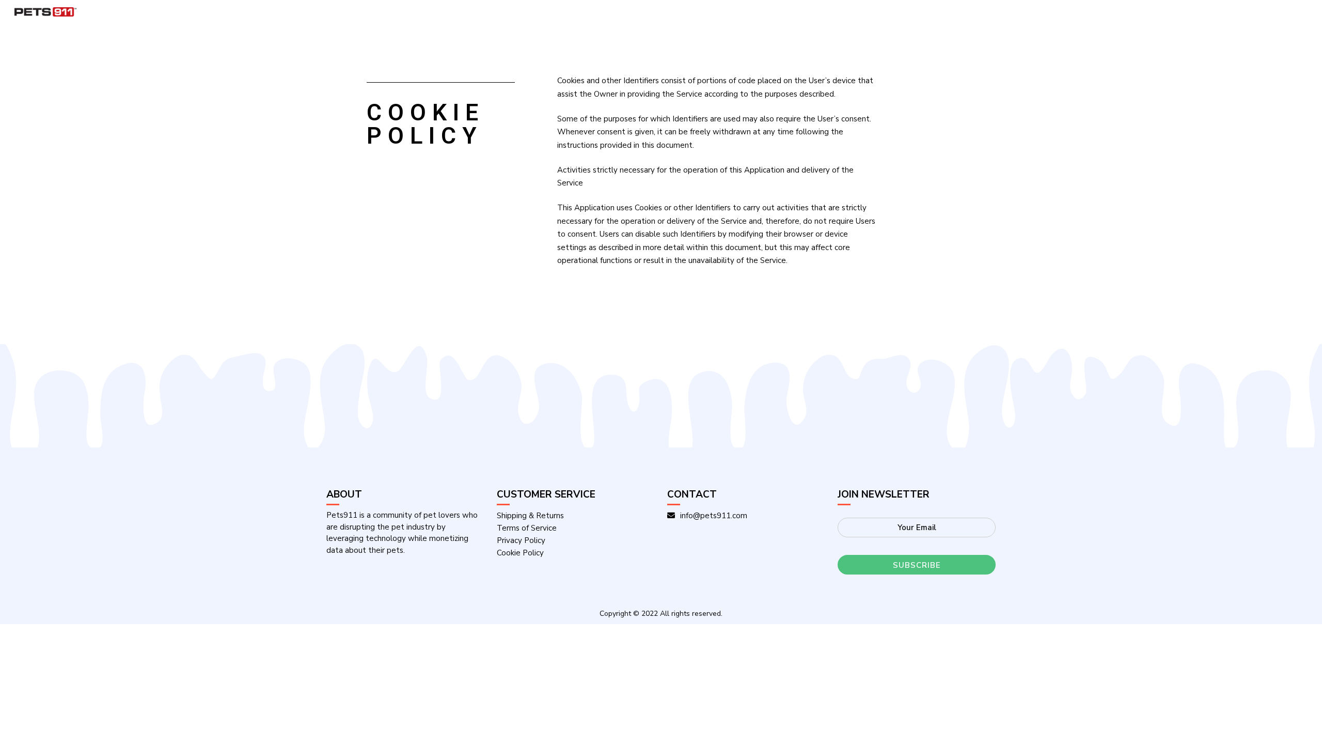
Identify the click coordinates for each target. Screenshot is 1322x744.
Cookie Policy (520, 553)
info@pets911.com (713, 515)
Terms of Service (527, 528)
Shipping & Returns (530, 515)
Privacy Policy (521, 540)
